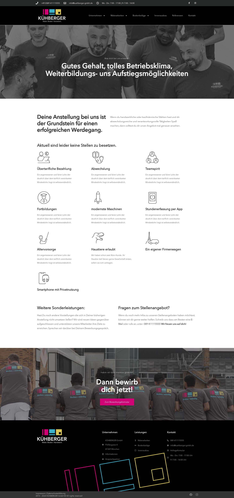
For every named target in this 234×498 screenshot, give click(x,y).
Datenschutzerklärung (56, 493)
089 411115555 (152, 323)
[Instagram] (195, 3)
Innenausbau (161, 15)
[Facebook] (191, 494)
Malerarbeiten (117, 15)
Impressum (40, 493)
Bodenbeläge (139, 15)
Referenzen (177, 15)
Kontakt (192, 15)
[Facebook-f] (189, 3)
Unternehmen (95, 15)
